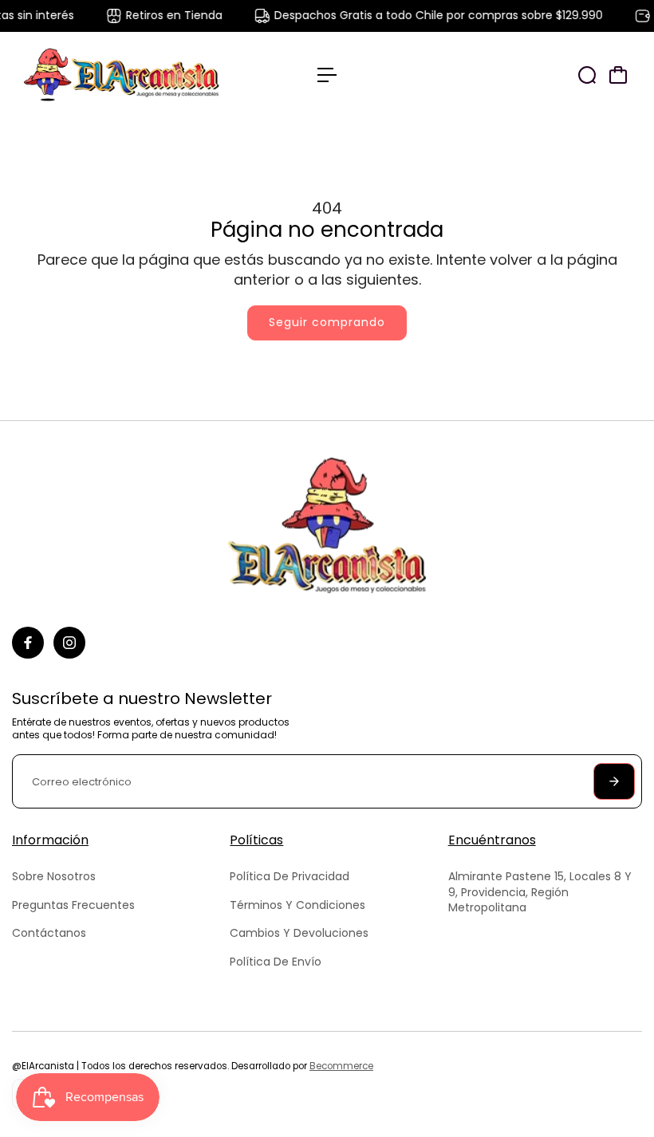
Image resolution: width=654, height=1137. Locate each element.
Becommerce (341, 1066)
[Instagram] (69, 643)
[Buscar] (587, 75)
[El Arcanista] (123, 74)
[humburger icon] (327, 74)
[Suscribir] (614, 781)
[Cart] (618, 75)
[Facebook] (28, 643)
